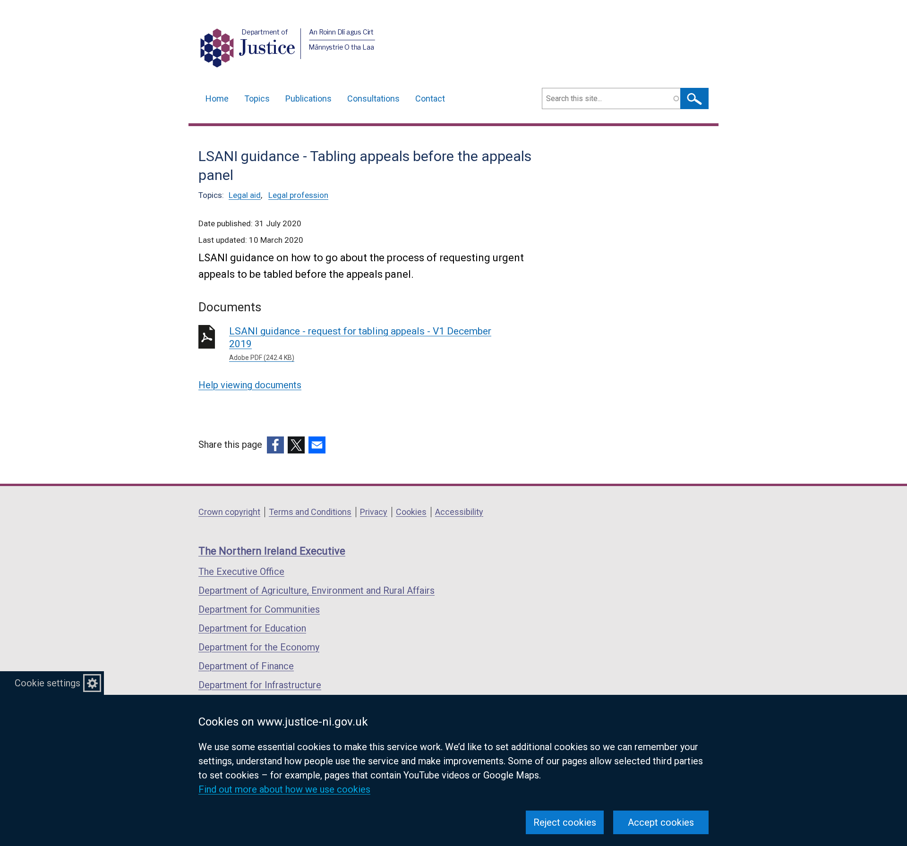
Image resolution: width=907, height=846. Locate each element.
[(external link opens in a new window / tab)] (275, 444)
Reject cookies (564, 822)
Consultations (373, 98)
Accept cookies (661, 822)
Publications (308, 98)
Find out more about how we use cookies (284, 789)
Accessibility (459, 512)
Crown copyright (229, 512)
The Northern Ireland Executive (271, 551)
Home (217, 98)
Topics (257, 98)
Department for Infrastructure (259, 685)
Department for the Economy (258, 647)
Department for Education (252, 628)
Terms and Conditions (310, 512)
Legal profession (298, 195)
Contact (430, 98)
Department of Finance (246, 666)
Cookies (411, 512)
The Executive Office (241, 571)
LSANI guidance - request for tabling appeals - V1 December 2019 (360, 343)
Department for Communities (259, 609)
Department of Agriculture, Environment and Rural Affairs (316, 590)
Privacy (373, 512)
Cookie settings (47, 683)
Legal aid (245, 195)
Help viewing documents (249, 385)
